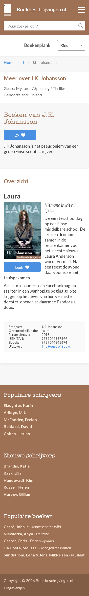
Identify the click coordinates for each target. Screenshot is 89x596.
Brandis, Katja (17, 466)
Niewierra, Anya (18, 533)
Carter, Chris (15, 540)
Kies (64, 45)
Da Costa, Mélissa (20, 547)
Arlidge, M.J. (15, 412)
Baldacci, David (18, 426)
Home (9, 62)
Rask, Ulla (13, 473)
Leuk (19, 267)
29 (17, 135)
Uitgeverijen (14, 587)
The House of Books (56, 346)
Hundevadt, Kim (18, 480)
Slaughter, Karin (18, 405)
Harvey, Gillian (17, 494)
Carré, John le (16, 526)
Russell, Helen (16, 487)
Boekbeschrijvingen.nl (41, 9)
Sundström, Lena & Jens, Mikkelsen (36, 555)
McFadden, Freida (20, 419)
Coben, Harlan (17, 433)
